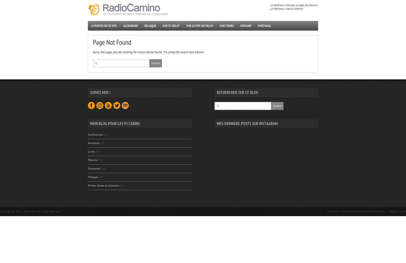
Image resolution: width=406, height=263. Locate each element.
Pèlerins (93, 160)
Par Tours (227, 26)
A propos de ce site (104, 26)
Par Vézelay (171, 26)
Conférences (95, 134)
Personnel (94, 168)
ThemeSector (348, 211)
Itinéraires (94, 143)
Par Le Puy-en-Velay (199, 26)
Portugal (264, 26)
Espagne (245, 26)
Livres (91, 151)
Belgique (150, 26)
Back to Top (397, 211)
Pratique (93, 177)
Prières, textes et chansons (103, 185)
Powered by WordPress (370, 211)
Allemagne (130, 26)
